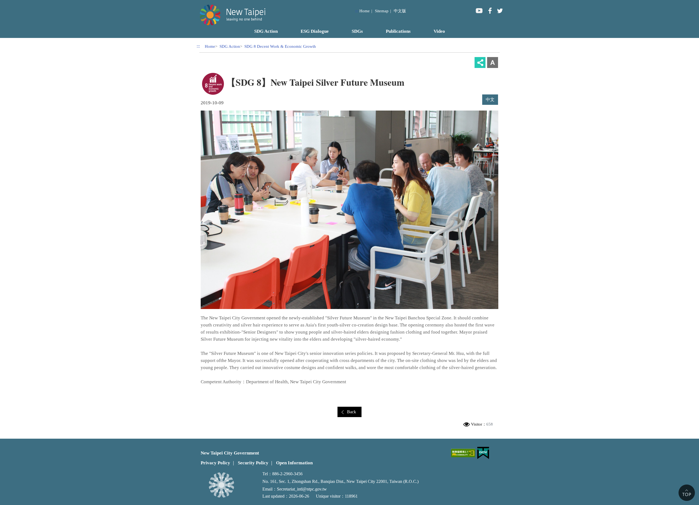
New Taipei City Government (230, 453)
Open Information (294, 462)
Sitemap (382, 10)
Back (351, 411)
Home (364, 10)
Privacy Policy (215, 462)
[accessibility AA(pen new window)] (463, 453)
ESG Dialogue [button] (315, 31)
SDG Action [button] (266, 31)
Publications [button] (398, 31)
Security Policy (253, 462)
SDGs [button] (357, 31)
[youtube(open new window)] (479, 10)
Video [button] (439, 31)
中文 (490, 99)
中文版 (400, 10)
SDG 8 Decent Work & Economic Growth (280, 46)
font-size (492, 62)
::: (356, 10)
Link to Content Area (18, 3)
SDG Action (230, 46)
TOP (687, 493)
